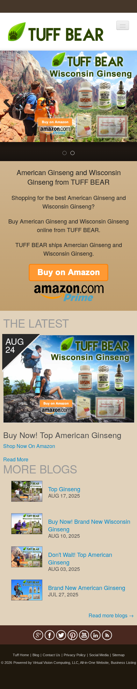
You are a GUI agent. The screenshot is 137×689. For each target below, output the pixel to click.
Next (128, 110)
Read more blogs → (111, 615)
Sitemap (118, 655)
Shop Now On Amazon (29, 446)
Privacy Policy (75, 655)
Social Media (99, 655)
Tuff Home (21, 655)
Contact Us (51, 655)
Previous (9, 110)
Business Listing (123, 662)
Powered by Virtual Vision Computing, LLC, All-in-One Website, (61, 662)
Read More (15, 459)
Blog (35, 655)
